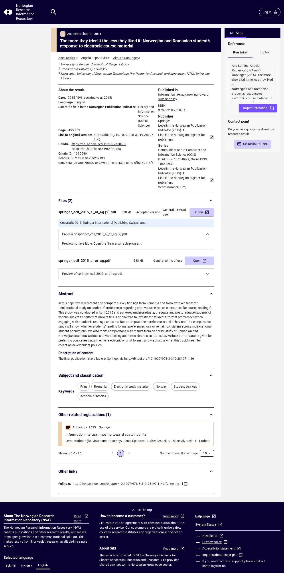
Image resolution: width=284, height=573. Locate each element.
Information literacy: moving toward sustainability (105, 434)
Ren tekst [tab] (240, 52)
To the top (144, 510)
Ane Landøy (66, 58)
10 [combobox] (205, 453)
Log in (267, 12)
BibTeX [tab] (265, 52)
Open (199, 212)
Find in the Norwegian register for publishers (181, 137)
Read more (77, 518)
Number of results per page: (179, 453)
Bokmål (11, 565)
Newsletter (209, 536)
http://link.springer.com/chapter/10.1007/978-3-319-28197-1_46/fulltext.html (128, 483)
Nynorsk (26, 565)
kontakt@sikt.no (214, 566)
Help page (202, 516)
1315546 (80, 153)
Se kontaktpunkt (255, 144)
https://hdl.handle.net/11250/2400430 (98, 144)
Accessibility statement (218, 548)
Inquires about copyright (219, 555)
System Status (205, 524)
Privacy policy (212, 542)
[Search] (53, 12)
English (43, 565)
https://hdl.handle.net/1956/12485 (96, 149)
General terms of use (174, 212)
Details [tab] (236, 33)
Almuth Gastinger (125, 58)
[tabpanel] (252, 81)
